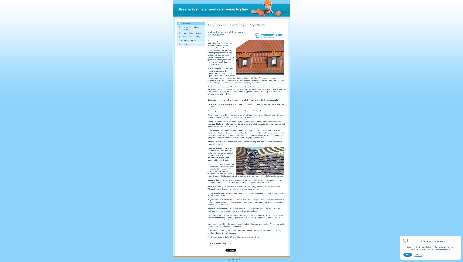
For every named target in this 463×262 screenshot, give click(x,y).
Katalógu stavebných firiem (260, 87)
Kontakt (184, 44)
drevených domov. (230, 126)
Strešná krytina (186, 23)
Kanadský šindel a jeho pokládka (190, 28)
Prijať (408, 254)
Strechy (280, 87)
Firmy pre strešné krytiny (190, 37)
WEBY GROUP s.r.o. (234, 259)
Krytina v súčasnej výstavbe (191, 33)
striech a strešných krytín (251, 237)
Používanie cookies (188, 40)
